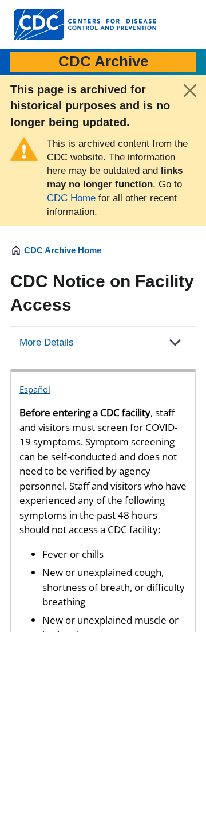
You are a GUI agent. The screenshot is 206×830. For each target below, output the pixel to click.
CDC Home (71, 198)
